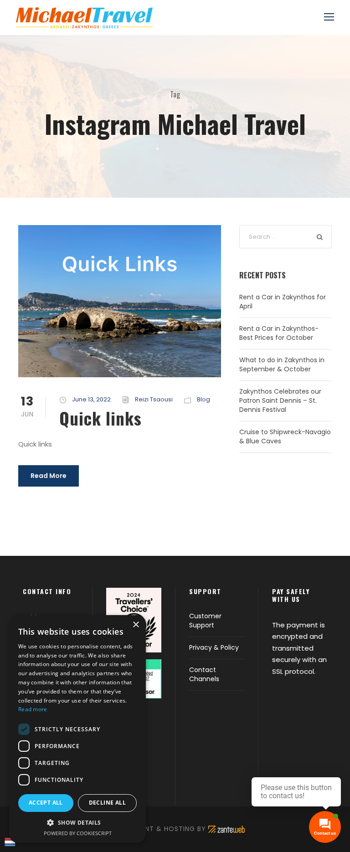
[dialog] (77, 729)
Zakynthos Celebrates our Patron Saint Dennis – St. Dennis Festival (280, 400)
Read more (32, 709)
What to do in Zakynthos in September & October (281, 364)
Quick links (100, 418)
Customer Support (205, 620)
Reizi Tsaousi (154, 399)
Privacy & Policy (214, 647)
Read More (49, 475)
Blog (203, 399)
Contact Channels (204, 674)
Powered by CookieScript (78, 833)
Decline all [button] (107, 802)
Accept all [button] (46, 802)
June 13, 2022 (91, 399)
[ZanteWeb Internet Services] (226, 828)
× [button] (135, 624)
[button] (77, 822)
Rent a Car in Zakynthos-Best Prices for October (279, 333)
